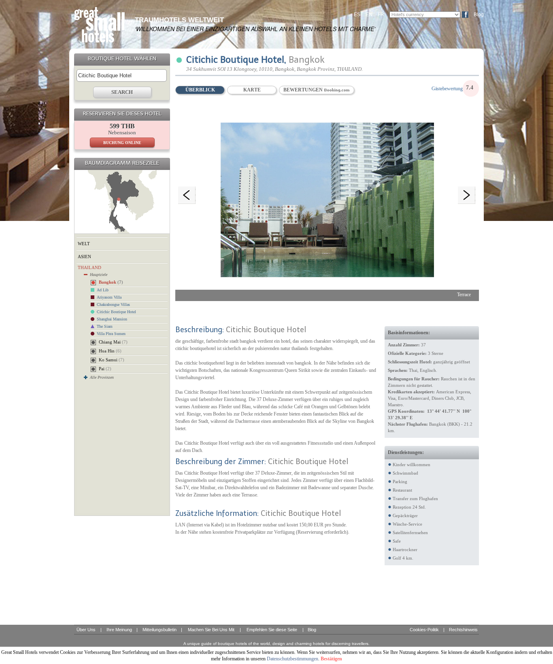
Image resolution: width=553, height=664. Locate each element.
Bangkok (111, 282)
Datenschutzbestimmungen (292, 659)
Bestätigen (331, 659)
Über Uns (86, 629)
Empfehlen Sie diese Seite (272, 629)
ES (357, 14)
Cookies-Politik (424, 629)
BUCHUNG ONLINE (122, 142)
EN (369, 14)
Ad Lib (102, 290)
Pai (105, 368)
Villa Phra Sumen (111, 333)
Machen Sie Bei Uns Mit (211, 629)
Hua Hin (110, 350)
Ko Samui (111, 359)
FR (381, 14)
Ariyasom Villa (109, 297)
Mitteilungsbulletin (160, 629)
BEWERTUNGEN (303, 90)
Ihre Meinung (119, 629)
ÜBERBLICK (200, 90)
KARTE (252, 90)
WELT (84, 243)
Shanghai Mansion (112, 319)
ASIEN (84, 256)
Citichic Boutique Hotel (116, 312)
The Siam (105, 326)
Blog (479, 14)
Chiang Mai (113, 341)
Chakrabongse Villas (113, 304)
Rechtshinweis (463, 629)
